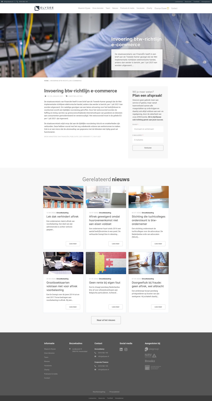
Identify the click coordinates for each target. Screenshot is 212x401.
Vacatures (140, 8)
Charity (149, 8)
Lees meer (73, 244)
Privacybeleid (114, 392)
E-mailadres (137, 135)
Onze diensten (97, 8)
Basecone (188, 1)
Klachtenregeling (99, 392)
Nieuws (115, 8)
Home (46, 81)
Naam (134, 124)
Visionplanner (205, 1)
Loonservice (179, 1)
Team (108, 8)
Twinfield (196, 1)
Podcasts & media (127, 8)
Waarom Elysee (84, 8)
